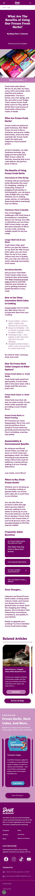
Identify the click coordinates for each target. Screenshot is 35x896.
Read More (16, 692)
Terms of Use (7, 889)
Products (6, 830)
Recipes (5, 835)
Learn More (17, 783)
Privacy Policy (7, 883)
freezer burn (10, 423)
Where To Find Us (24, 838)
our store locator (12, 523)
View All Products (17, 795)
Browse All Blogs (17, 701)
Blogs (9, 7)
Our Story (21, 834)
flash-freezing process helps (16, 280)
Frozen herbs (10, 308)
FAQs (19, 830)
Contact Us (8, 867)
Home (4, 7)
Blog (4, 839)
